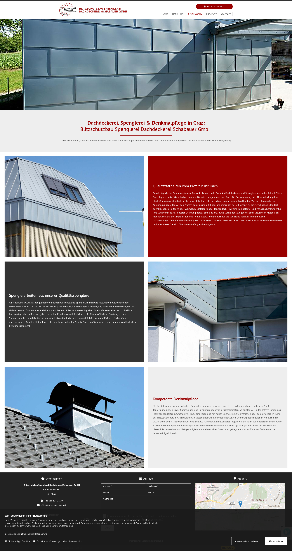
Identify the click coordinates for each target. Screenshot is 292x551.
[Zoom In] (199, 487)
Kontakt (226, 14)
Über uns (177, 14)
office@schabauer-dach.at (53, 505)
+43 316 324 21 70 (53, 500)
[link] (194, 14)
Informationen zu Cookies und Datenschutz (26, 534)
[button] (214, 6)
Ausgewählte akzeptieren (246, 541)
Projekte (211, 14)
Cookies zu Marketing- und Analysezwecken (59, 541)
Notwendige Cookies (19, 541)
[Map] (240, 506)
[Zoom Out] (199, 491)
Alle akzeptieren (276, 541)
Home (165, 14)
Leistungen (194, 14)
